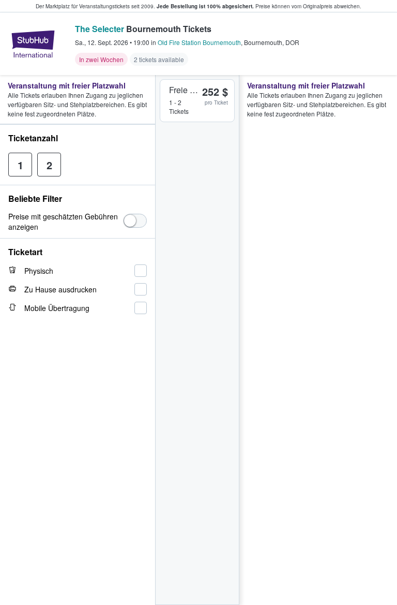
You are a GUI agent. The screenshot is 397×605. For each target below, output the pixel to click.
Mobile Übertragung (56, 308)
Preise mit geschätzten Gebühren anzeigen (63, 221)
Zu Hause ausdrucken (60, 289)
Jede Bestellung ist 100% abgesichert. (205, 6)
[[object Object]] (135, 221)
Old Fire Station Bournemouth (199, 42)
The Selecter (99, 29)
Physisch (38, 270)
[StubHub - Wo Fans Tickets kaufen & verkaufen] (33, 44)
